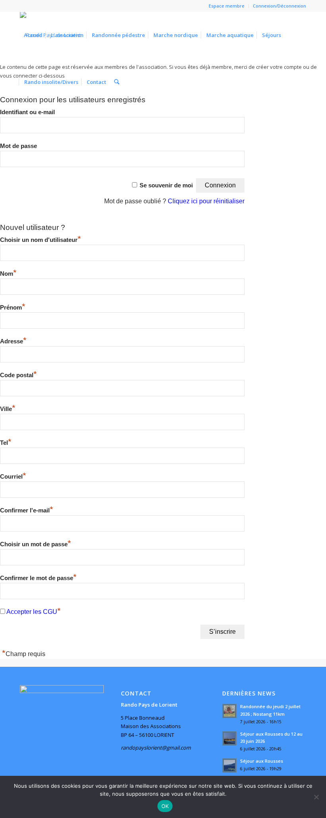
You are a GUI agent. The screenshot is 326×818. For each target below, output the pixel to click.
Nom (8, 274)
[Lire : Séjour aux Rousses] (229, 765)
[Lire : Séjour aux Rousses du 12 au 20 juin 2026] (229, 738)
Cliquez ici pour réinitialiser (206, 201)
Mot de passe (18, 146)
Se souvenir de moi (166, 185)
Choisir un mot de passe (35, 544)
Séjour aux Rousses (261, 761)
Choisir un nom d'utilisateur (40, 240)
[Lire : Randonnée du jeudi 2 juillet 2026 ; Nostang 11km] (229, 711)
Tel (6, 443)
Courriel (13, 476)
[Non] (316, 797)
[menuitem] (227, 6)
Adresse (13, 341)
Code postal (18, 375)
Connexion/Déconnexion (279, 6)
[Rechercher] (116, 81)
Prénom (12, 307)
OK (165, 806)
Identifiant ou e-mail (27, 112)
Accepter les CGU (31, 611)
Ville (8, 409)
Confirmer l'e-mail (26, 510)
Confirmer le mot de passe (38, 578)
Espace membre (226, 6)
